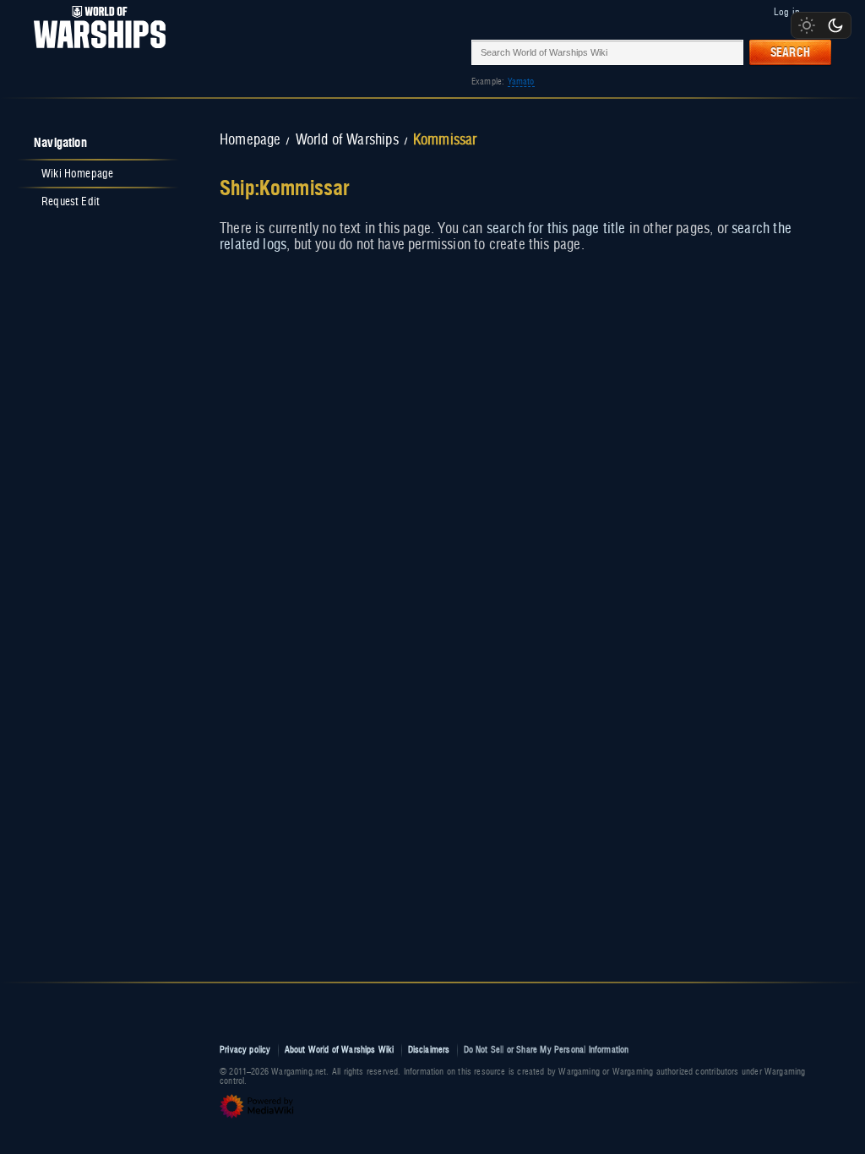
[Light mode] (806, 25)
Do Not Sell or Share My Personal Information (546, 1049)
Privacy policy (245, 1049)
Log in (787, 12)
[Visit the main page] (94, 51)
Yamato (521, 81)
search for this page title (556, 229)
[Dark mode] (835, 25)
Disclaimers (429, 1049)
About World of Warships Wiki (339, 1049)
